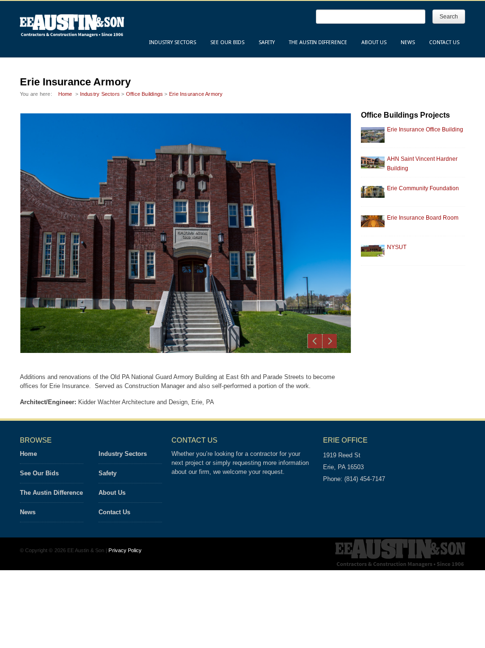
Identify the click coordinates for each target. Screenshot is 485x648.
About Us (373, 42)
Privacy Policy (125, 550)
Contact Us (444, 42)
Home (65, 94)
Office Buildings (144, 94)
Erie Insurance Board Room (422, 217)
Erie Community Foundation (423, 188)
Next (330, 341)
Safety (267, 42)
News (408, 42)
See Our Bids (227, 42)
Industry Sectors (172, 42)
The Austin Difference (318, 42)
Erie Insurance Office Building (425, 129)
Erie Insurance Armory (196, 94)
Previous (315, 341)
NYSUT (396, 247)
